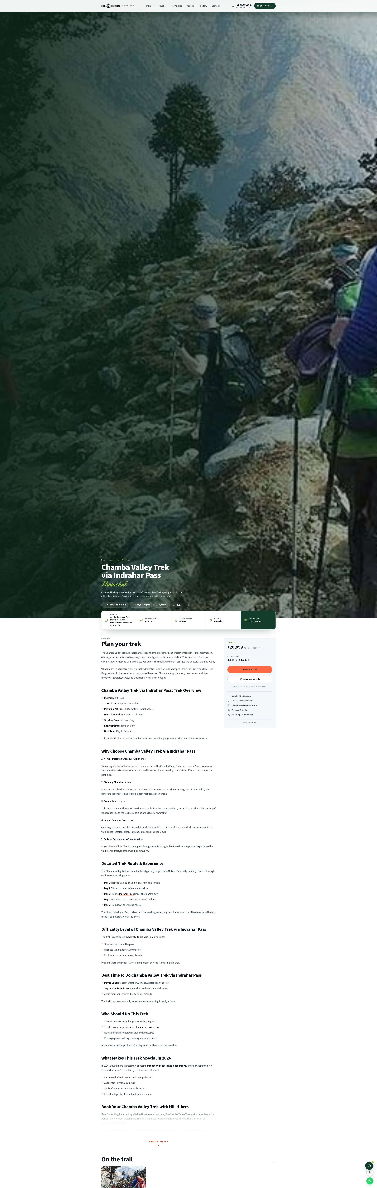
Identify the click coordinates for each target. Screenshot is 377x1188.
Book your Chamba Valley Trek (117, 1130)
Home (103, 560)
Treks (148, 5)
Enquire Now (263, 5)
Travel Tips (176, 5)
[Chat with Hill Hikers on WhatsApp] (369, 1180)
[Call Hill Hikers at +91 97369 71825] (369, 1172)
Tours (161, 5)
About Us (191, 5)
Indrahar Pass (126, 894)
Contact (215, 5)
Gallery (203, 5)
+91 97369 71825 (252, 723)
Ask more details (251, 679)
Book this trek (250, 669)
